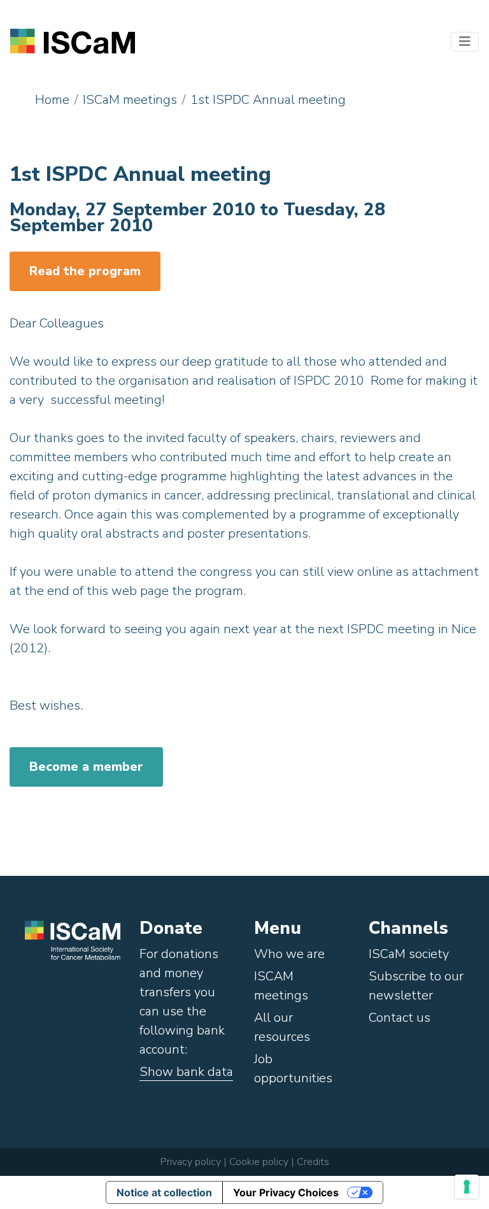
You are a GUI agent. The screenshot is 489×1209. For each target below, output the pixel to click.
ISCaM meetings (130, 99)
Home (52, 99)
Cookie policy (257, 1162)
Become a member (86, 766)
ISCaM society (409, 953)
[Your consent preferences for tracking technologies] (467, 1187)
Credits (313, 1162)
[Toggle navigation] (465, 42)
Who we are (289, 953)
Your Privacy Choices (286, 1192)
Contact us (399, 1017)
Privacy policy (190, 1162)
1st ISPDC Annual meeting (268, 99)
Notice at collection (164, 1192)
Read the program (85, 271)
